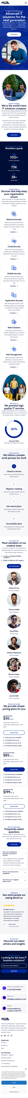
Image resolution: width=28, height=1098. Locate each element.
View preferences (14, 1092)
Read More (13, 232)
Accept (14, 1082)
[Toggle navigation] (26, 3)
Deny (14, 1087)
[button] (26, 1069)
